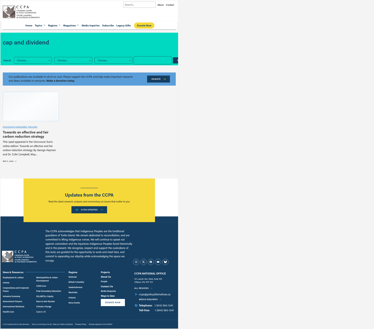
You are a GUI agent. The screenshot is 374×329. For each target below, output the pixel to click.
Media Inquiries (91, 25)
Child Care (41, 286)
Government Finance (12, 301)
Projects (105, 272)
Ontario (72, 297)
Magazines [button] (69, 25)
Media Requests (108, 291)
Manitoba (73, 292)
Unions (6, 282)
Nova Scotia (74, 302)
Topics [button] (38, 25)
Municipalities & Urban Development (47, 279)
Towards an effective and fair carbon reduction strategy (26, 134)
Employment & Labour (13, 277)
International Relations (13, 306)
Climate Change (43, 306)
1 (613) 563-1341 (164, 305)
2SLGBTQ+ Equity (44, 296)
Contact (170, 4)
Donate (156, 79)
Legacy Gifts (123, 25)
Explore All (41, 311)
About (160, 4)
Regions (73, 272)
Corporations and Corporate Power (16, 289)
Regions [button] (52, 25)
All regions (141, 288)
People (104, 281)
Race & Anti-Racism (45, 301)
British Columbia (76, 282)
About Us (106, 276)
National (73, 276)
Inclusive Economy (11, 296)
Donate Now (144, 25)
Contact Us (107, 286)
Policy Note (32, 126)
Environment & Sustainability (15, 126)
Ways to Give (108, 295)
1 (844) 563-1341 (164, 310)
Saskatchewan (75, 287)
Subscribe (108, 25)
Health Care (8, 311)
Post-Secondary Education (48, 291)
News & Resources (13, 272)
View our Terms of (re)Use (63, 324)
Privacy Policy (80, 324)
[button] (33, 60)
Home (28, 25)
